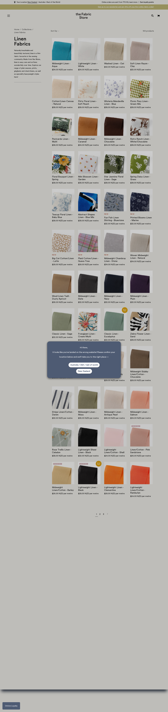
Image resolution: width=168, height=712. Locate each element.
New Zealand (84, 371)
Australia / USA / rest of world (84, 365)
